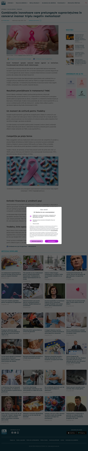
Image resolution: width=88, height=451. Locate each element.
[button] (44, 224)
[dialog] (44, 225)
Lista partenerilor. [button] (54, 230)
